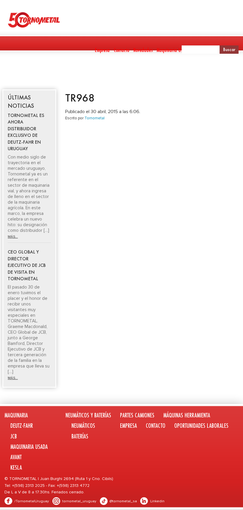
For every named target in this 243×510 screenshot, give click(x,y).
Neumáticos (83, 425)
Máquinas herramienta (167, 73)
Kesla (16, 467)
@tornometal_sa (123, 501)
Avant (16, 457)
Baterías (79, 436)
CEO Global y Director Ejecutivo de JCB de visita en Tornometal (27, 265)
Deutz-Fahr (21, 425)
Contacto (121, 50)
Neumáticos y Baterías (70, 73)
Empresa (102, 50)
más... (13, 237)
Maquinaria (13, 73)
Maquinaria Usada (173, 50)
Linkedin (157, 501)
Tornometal (94, 118)
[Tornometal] (121, 19)
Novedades (143, 50)
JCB (13, 436)
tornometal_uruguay (79, 501)
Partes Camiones (122, 73)
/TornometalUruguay (32, 501)
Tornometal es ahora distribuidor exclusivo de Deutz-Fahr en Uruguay (26, 132)
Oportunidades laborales (201, 425)
